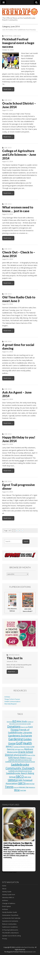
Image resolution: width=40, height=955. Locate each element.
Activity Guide (6, 892)
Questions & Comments (10, 921)
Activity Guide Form (8, 895)
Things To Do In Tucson (12, 699)
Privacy (4, 939)
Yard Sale (23, 790)
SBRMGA (13, 780)
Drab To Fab (24, 727)
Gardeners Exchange (20, 735)
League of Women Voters (22, 747)
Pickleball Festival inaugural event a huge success (18, 42)
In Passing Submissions (10, 930)
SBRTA (22, 783)
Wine (17, 790)
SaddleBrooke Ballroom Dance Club (20, 760)
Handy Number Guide (9, 912)
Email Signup (6, 906)
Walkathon (32, 787)
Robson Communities (9, 924)
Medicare (28, 749)
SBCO (20, 776)
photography (20, 754)
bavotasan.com (31, 952)
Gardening (15, 739)
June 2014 (17, 36)
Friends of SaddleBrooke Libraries (20, 731)
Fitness (15, 729)
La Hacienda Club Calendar (11, 918)
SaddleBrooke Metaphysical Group (20, 771)
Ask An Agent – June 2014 (17, 394)
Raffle (10, 757)
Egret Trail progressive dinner (18, 486)
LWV (16, 749)
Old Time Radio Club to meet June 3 (18, 299)
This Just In (14, 658)
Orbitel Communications (12, 701)
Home (4, 886)
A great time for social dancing (18, 346)
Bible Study (22, 721)
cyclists (29, 724)
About (4, 889)
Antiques (9, 721)
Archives (7, 697)
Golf (19, 743)
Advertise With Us (8, 897)
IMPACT (10, 746)
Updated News (13, 655)
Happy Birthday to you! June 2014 (18, 439)
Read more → (8, 89)
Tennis (9, 787)
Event (30, 727)
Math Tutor (20, 749)
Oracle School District (19, 753)
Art (14, 721)
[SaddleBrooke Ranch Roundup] (20, 10)
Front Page (8, 36)
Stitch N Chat (30, 784)
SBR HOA (27, 777)
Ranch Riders (19, 757)
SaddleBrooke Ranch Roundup (24, 947)
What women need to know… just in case (17, 209)
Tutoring (16, 787)
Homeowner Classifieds (10, 915)
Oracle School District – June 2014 (19, 105)
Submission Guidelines (10, 927)
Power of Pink (31, 755)
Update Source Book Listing (11, 936)
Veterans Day (24, 787)
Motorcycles (12, 752)
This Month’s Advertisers (10, 933)
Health (27, 743)
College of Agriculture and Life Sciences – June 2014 (19, 154)
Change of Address (8, 903)
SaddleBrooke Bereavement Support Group (20, 762)
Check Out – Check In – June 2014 (18, 254)
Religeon (29, 758)
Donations (13, 726)
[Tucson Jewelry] (20, 633)
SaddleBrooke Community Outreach (20, 766)
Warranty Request (10, 704)
